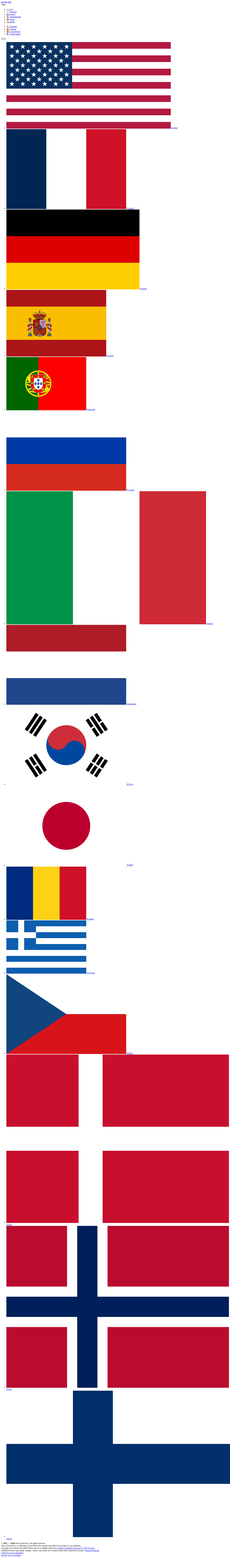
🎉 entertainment (13, 17)
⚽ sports (10, 19)
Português (90, 409)
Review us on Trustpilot (11, 1555)
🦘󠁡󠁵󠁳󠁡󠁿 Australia (11, 26)
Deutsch (143, 289)
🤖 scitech (10, 14)
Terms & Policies (92, 1550)
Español (110, 356)
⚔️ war (9, 9)
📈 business (11, 12)
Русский (130, 490)
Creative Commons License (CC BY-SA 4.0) (76, 1548)
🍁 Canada (11, 29)
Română (90, 919)
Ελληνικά (90, 973)
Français (130, 208)
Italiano (209, 623)
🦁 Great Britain (13, 31)
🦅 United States (13, 34)
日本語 (129, 865)
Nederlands (131, 704)
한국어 (129, 784)
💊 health (10, 22)
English (174, 128)
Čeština (129, 1053)
